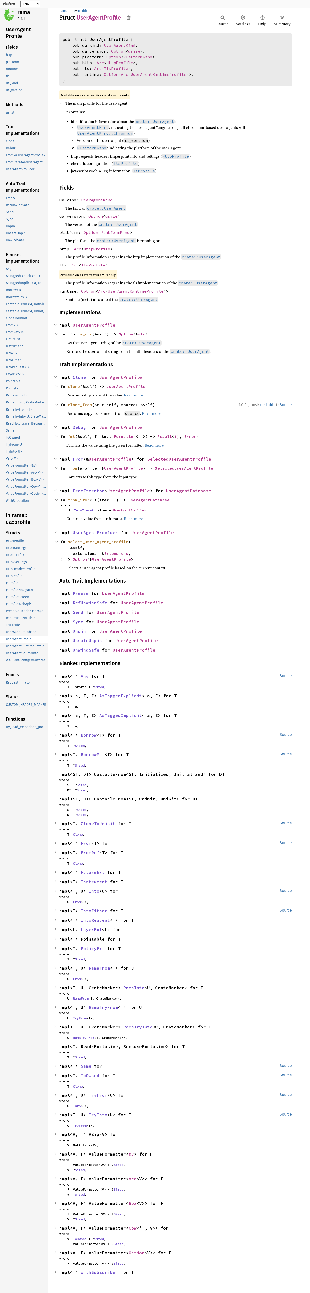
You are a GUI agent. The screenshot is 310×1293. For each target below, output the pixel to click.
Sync (78, 621)
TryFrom (79, 1018)
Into (94, 891)
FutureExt (93, 872)
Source (286, 405)
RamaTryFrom (103, 1007)
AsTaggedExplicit (120, 696)
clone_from (80, 404)
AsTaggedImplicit (120, 715)
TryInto (98, 1115)
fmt (71, 436)
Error (190, 436)
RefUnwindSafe (90, 603)
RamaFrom (99, 968)
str (141, 334)
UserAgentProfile (94, 325)
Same (86, 1066)
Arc (100, 62)
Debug (79, 427)
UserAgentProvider (95, 532)
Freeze (81, 593)
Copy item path (129, 17)
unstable (268, 405)
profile (82, 10)
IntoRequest (95, 920)
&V (131, 1154)
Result (164, 436)
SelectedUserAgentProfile (179, 459)
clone (74, 386)
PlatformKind (137, 56)
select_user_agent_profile (98, 541)
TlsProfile (116, 68)
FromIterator (89, 491)
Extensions (116, 553)
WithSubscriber (99, 1272)
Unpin (79, 631)
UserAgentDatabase (188, 491)
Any (85, 676)
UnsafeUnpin (87, 640)
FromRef (90, 852)
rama (23, 12)
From (78, 459)
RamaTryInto (138, 1027)
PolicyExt (93, 948)
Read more (133, 395)
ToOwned (90, 1075)
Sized (99, 687)
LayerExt (91, 929)
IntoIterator (85, 510)
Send (78, 612)
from (73, 468)
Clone (79, 377)
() (176, 436)
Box (133, 1203)
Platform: (9, 4)
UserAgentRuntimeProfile (158, 74)
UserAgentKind (119, 45)
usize (134, 51)
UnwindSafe (86, 650)
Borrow (89, 735)
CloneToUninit (98, 823)
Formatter (125, 436)
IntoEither (94, 910)
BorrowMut (93, 754)
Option (118, 51)
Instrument (94, 881)
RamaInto (134, 987)
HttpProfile (119, 62)
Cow (133, 1228)
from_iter (79, 499)
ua (72, 10)
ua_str (85, 334)
